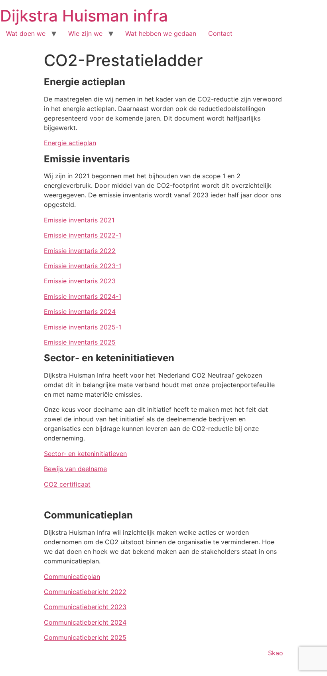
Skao (275, 653)
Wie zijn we (85, 33)
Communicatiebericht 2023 (85, 607)
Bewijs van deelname (75, 469)
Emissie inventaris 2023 (80, 281)
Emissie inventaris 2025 (80, 342)
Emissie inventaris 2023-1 (82, 266)
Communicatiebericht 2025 (85, 637)
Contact (220, 33)
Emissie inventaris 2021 (79, 220)
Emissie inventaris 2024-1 (82, 296)
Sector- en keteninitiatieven (85, 454)
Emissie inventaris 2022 (80, 251)
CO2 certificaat (67, 484)
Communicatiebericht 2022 (85, 592)
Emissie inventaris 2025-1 (82, 327)
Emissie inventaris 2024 (80, 312)
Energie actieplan (70, 143)
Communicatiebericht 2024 (85, 622)
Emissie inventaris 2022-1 (82, 235)
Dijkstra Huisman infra (84, 15)
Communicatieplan (72, 577)
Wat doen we (25, 33)
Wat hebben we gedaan (160, 33)
